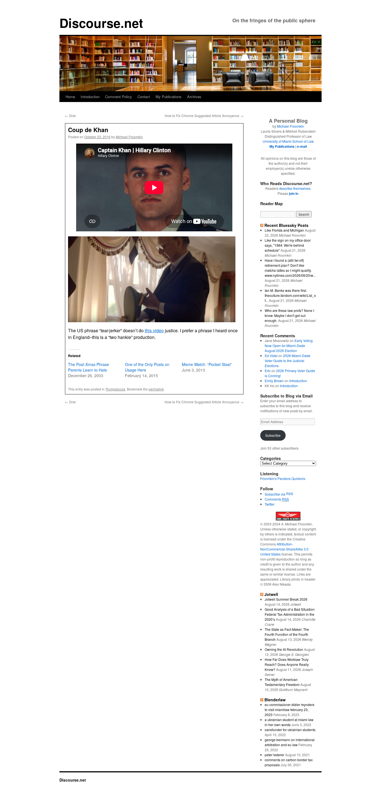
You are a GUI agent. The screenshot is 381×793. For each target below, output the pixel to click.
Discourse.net (101, 23)
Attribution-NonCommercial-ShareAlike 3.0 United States (284, 549)
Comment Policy (118, 96)
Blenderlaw (275, 699)
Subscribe (273, 435)
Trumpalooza (115, 389)
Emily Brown (274, 380)
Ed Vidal (271, 355)
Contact (144, 96)
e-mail (302, 146)
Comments (277, 499)
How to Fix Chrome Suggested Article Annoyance (204, 115)
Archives (194, 96)
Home (70, 96)
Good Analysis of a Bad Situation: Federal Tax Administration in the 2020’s (290, 614)
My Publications (169, 96)
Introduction (90, 96)
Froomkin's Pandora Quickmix (282, 478)
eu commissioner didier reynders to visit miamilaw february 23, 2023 (289, 709)
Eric (268, 370)
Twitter (269, 504)
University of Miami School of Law (288, 141)
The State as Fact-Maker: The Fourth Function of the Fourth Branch (287, 634)
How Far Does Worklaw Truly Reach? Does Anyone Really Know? (287, 664)
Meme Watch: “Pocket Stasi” (207, 364)
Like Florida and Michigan (284, 230)
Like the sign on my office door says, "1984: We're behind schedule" (288, 245)
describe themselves (294, 188)
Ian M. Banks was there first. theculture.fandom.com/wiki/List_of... (290, 295)
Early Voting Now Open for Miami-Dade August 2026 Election (289, 345)
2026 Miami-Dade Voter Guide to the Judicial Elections (287, 360)
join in (293, 193)
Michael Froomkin (129, 136)
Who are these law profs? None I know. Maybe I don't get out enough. (289, 315)
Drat (70, 115)
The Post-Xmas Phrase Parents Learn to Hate (88, 367)
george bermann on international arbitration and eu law (290, 742)
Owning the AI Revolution (284, 649)
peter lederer (274, 754)
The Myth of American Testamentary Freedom (282, 682)
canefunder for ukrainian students (290, 729)
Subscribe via (275, 494)
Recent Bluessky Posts (286, 225)
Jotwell (271, 594)
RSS (289, 493)
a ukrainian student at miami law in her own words (289, 722)
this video (154, 330)
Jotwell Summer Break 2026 (286, 599)
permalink (156, 389)
